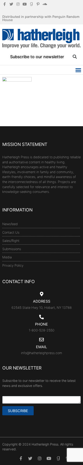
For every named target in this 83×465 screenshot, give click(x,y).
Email (41, 347)
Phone (41, 324)
